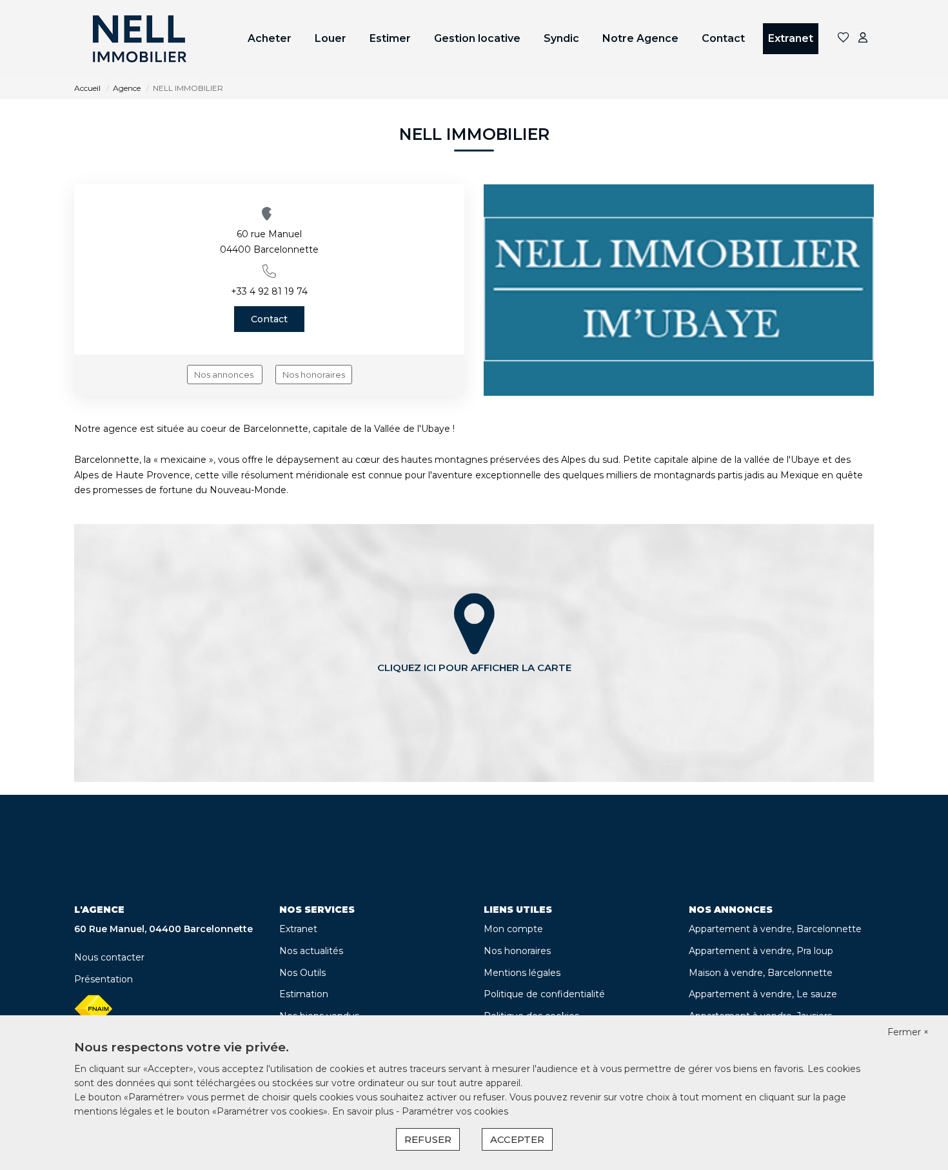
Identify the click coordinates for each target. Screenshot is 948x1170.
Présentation (103, 979)
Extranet (790, 38)
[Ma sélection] (843, 38)
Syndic (561, 38)
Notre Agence (640, 38)
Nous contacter (109, 957)
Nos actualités (311, 951)
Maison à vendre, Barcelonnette (761, 973)
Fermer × (908, 1032)
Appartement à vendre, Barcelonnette (775, 929)
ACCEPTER (517, 1139)
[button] (269, 271)
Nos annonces (224, 374)
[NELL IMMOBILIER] (138, 38)
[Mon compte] (862, 38)
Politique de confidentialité (544, 994)
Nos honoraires (313, 374)
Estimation (303, 994)
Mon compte (513, 929)
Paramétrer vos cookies (455, 1111)
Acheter (269, 38)
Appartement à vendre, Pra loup (761, 951)
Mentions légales (522, 973)
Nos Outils (302, 973)
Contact (723, 38)
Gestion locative (477, 38)
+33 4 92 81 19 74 (269, 291)
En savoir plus (364, 1111)
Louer (330, 38)
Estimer (390, 38)
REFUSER (427, 1139)
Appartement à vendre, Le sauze (763, 994)
